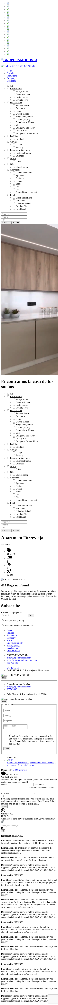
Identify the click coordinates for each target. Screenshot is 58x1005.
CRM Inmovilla (20, 770)
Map (4, 678)
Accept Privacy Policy (14, 620)
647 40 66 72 (13, 668)
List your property (15, 643)
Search (16, 223)
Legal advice (12, 648)
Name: (4, 784)
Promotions (12, 76)
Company (11, 78)
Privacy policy (13, 645)
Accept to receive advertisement (18, 625)
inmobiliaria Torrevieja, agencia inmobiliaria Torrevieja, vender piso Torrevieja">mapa (31, 763)
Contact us (11, 81)
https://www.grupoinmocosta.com (22, 660)
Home (9, 71)
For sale (10, 73)
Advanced (6, 223)
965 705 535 (12, 663)
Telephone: (39, 784)
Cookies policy (13, 650)
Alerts (9, 640)
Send (31, 615)
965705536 (12, 689)
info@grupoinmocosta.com (19, 658)
